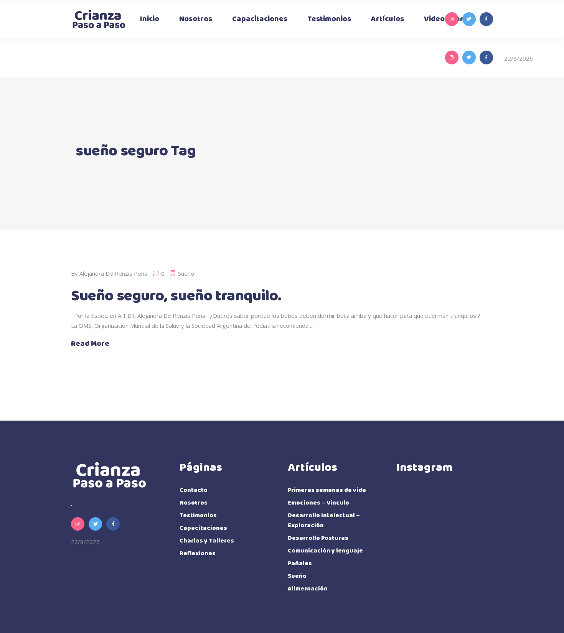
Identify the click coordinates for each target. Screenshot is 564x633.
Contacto (194, 490)
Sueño (186, 273)
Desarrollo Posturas (318, 538)
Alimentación (308, 589)
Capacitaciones (203, 528)
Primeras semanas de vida (327, 490)
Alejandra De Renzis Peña (113, 273)
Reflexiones (198, 553)
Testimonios (198, 515)
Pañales (300, 563)
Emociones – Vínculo (318, 503)
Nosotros (194, 503)
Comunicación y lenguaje (325, 551)
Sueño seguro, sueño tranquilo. (176, 296)
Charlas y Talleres (207, 541)
